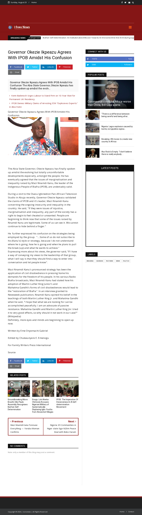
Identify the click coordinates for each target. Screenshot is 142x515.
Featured (109, 261)
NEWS (130, 38)
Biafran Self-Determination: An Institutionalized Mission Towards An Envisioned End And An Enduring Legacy (75, 37)
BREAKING (90, 261)
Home (34, 2)
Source (12, 352)
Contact (131, 511)
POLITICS (126, 261)
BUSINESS (100, 261)
